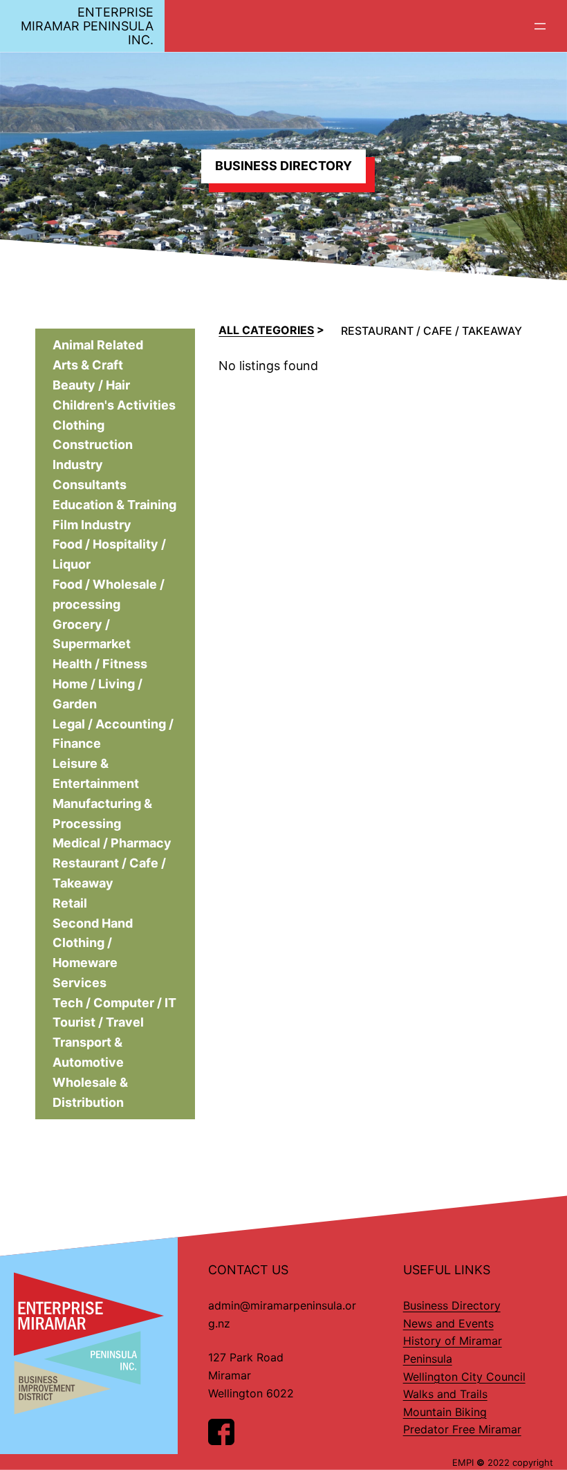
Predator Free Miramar (462, 1429)
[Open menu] (540, 26)
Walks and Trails (445, 1394)
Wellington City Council (464, 1377)
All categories (266, 330)
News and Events (448, 1323)
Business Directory (452, 1305)
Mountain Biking (445, 1412)
